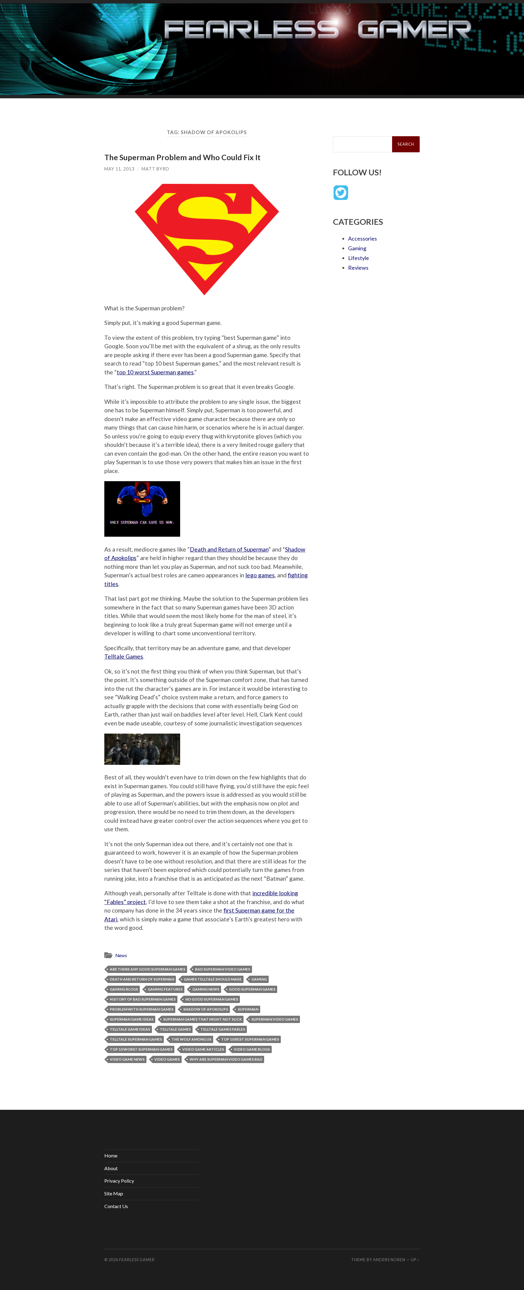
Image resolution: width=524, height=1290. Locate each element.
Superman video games (274, 1019)
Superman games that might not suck (202, 1019)
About (111, 1168)
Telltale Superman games (136, 1039)
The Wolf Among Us (191, 1039)
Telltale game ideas (130, 1029)
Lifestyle (358, 258)
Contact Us (116, 1206)
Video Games (167, 1059)
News (121, 955)
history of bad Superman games (143, 999)
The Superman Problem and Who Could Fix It (182, 157)
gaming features (165, 989)
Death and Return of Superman (229, 549)
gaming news (205, 989)
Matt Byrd (155, 168)
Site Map (113, 1193)
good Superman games (252, 989)
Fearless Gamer (137, 1259)
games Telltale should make (213, 979)
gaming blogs (124, 989)
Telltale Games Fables (222, 1029)
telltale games (175, 1029)
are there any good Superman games (147, 969)
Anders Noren (389, 1259)
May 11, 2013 (119, 168)
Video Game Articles (203, 1049)
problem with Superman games (141, 1009)
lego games (260, 575)
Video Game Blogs (252, 1049)
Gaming (357, 248)
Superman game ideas (131, 1019)
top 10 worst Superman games (155, 372)
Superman (248, 1009)
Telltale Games (123, 656)
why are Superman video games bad (226, 1059)
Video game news (127, 1059)
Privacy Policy (119, 1181)
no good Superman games (211, 999)
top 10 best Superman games (250, 1039)
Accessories (362, 238)
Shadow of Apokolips (205, 1009)
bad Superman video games (222, 969)
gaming (259, 979)
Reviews (358, 267)
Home (110, 1155)
